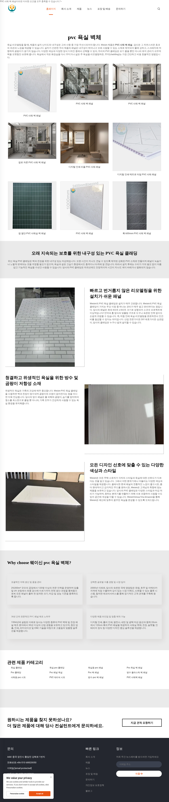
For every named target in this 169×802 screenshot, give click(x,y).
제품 (79, 8)
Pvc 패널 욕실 (56, 672)
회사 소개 (66, 8)
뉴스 (89, 8)
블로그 (89, 791)
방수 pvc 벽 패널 (96, 677)
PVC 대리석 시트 (57, 677)
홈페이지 (51, 8)
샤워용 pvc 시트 (18, 677)
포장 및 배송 (103, 8)
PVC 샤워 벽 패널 (124, 44)
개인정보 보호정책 (95, 785)
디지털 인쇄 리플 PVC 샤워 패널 (84, 167)
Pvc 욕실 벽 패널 (134, 667)
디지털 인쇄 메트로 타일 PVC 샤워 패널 (136, 174)
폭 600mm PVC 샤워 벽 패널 (137, 233)
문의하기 (120, 8)
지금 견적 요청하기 (142, 722)
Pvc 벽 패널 (93, 672)
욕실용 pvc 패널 (95, 667)
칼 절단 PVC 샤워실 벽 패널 (32, 233)
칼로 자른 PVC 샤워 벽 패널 (32, 162)
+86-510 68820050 (26, 762)
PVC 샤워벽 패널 (134, 677)
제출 (137, 773)
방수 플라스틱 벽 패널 (137, 672)
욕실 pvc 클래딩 (57, 667)
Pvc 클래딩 (16, 672)
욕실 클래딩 (16, 667)
